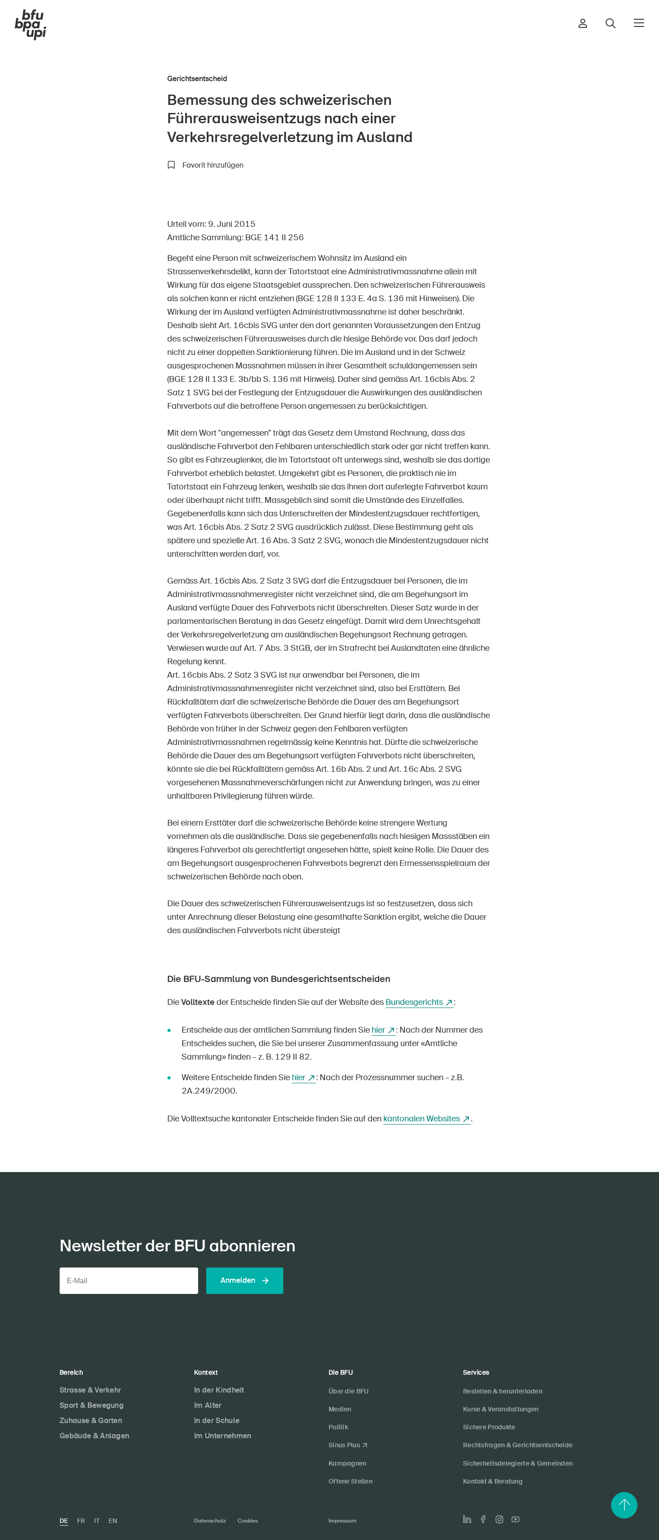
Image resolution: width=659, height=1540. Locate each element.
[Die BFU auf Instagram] (499, 1519)
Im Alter (208, 1405)
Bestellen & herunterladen (502, 1391)
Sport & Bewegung (92, 1405)
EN (112, 1521)
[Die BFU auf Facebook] (483, 1519)
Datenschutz (210, 1520)
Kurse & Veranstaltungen (500, 1409)
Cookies (248, 1520)
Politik (338, 1427)
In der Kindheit (219, 1390)
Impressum (342, 1520)
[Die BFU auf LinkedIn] (467, 1519)
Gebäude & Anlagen (94, 1436)
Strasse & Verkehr (90, 1390)
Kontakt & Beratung (493, 1481)
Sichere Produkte (489, 1427)
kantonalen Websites (421, 1118)
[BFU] (30, 25)
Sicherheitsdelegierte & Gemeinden (517, 1463)
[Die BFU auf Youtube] (516, 1519)
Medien (340, 1409)
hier (378, 1030)
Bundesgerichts (414, 1002)
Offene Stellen (351, 1481)
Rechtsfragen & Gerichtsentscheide (517, 1445)
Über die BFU (349, 1391)
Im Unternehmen (222, 1436)
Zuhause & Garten (91, 1420)
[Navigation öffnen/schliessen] (639, 23)
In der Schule (216, 1420)
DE (64, 1521)
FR (81, 1521)
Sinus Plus (344, 1445)
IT (97, 1521)
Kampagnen (348, 1463)
